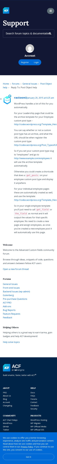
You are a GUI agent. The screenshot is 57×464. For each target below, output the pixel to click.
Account (6, 402)
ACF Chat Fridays (10, 420)
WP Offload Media (38, 426)
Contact (33, 402)
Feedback (7, 317)
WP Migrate (35, 423)
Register (25, 62)
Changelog (7, 405)
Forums (15, 83)
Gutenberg (8, 295)
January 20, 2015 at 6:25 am (40, 97)
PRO (5, 392)
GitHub (6, 426)
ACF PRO (7, 302)
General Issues (30, 83)
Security (33, 408)
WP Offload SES (37, 429)
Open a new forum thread (16, 269)
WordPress (7, 423)
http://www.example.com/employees (32, 158)
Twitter (6, 429)
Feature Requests (11, 313)
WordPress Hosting (38, 420)
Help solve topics (11, 342)
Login (36, 62)
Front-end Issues (11, 287)
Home (6, 83)
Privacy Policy (27, 446)
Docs (32, 392)
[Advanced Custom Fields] (6, 10)
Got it (28, 457)
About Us (7, 395)
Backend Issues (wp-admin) (16, 291)
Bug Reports (9, 310)
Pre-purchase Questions (15, 298)
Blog (5, 399)
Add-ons (7, 306)
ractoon (19, 97)
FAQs (32, 395)
